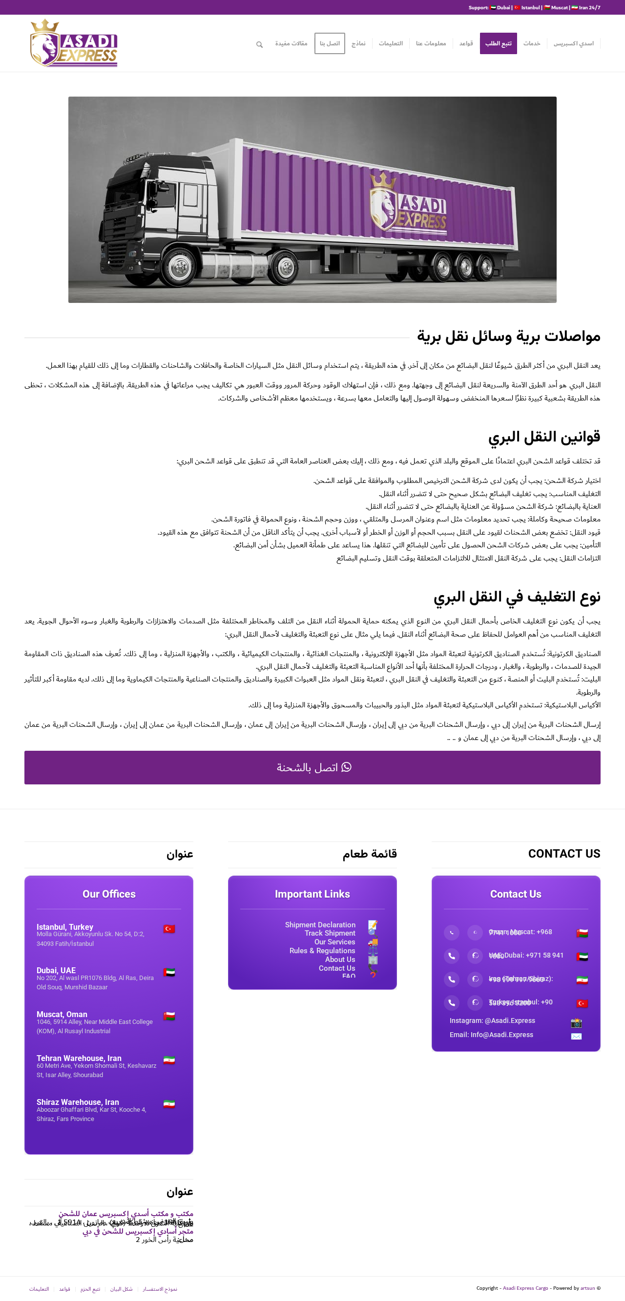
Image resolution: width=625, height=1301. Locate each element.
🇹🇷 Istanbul (527, 7)
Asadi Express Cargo (525, 1288)
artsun (588, 1288)
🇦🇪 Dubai (499, 7)
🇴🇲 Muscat (555, 7)
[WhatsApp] (475, 933)
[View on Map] (109, 959)
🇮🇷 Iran (579, 7)
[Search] (259, 43)
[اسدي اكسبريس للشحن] (73, 43)
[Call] (451, 933)
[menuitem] (574, 43)
